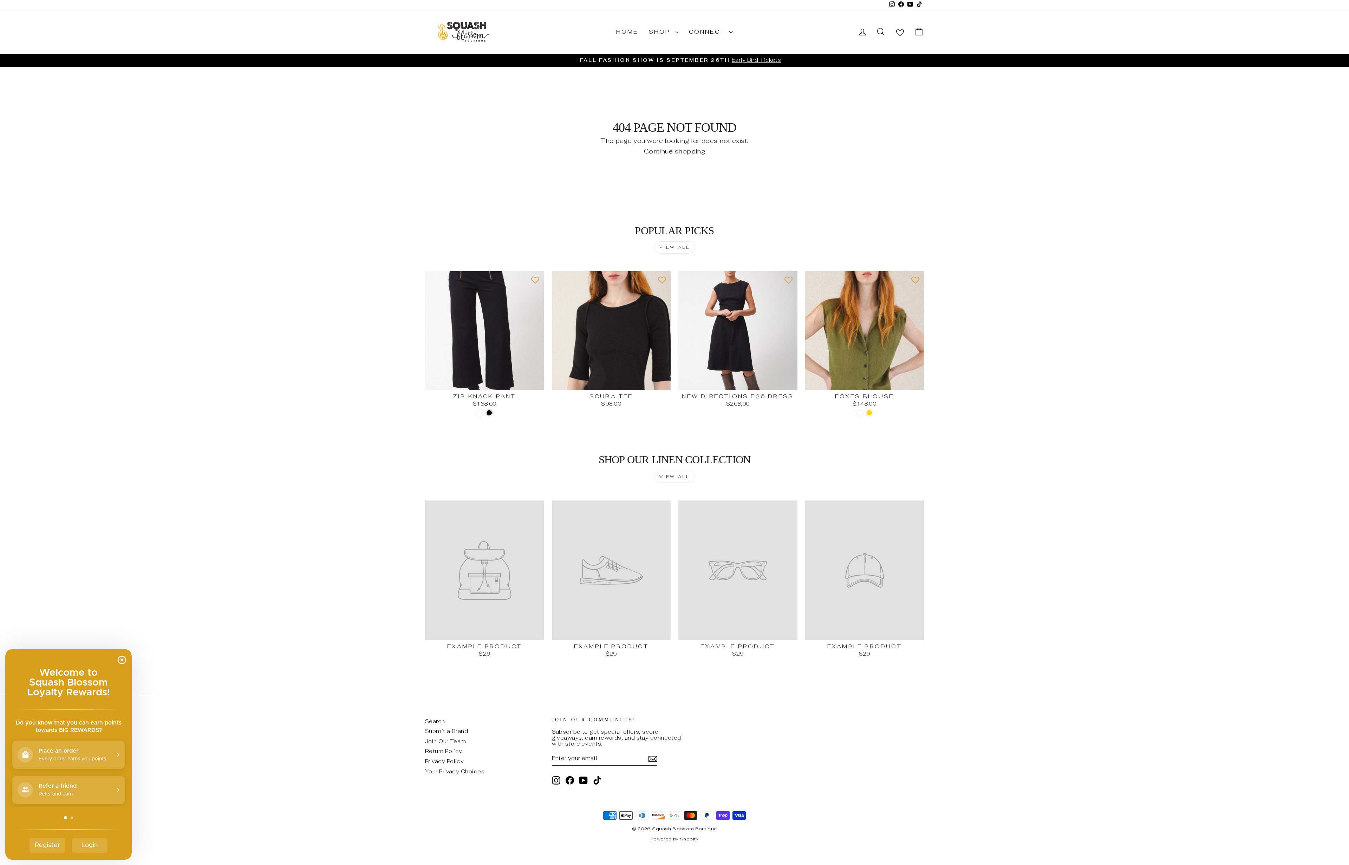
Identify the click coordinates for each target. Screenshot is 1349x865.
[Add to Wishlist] (535, 280)
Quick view (484, 382)
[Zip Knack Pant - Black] (489, 412)
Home (627, 31)
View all (674, 247)
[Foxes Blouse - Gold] (869, 412)
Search (435, 721)
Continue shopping (674, 151)
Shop (661, 31)
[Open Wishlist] (900, 32)
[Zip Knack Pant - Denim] (479, 412)
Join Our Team (445, 741)
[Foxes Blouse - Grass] (859, 412)
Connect (708, 31)
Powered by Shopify (674, 839)
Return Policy (443, 751)
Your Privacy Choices (454, 771)
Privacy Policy (444, 761)
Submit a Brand (446, 731)
